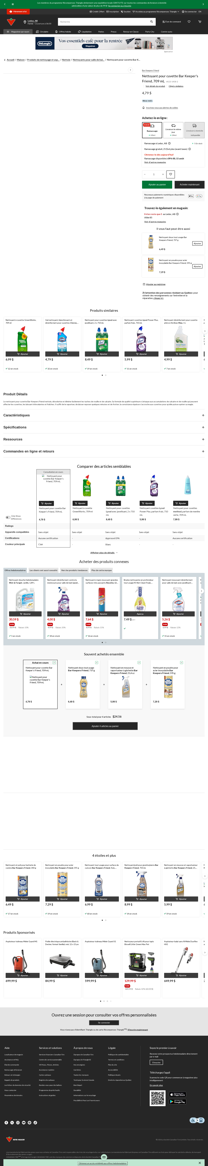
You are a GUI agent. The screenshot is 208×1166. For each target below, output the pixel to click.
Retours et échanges (12, 1075)
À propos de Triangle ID (82, 1060)
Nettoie (66, 59)
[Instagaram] (18, 1122)
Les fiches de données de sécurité (18, 1085)
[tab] (152, 130)
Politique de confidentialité (118, 1055)
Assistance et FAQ (12, 1060)
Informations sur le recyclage (85, 1095)
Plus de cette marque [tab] (102, 570)
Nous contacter (10, 1090)
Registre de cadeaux (46, 1080)
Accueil (10, 59)
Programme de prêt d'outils (49, 1090)
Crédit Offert (98, 11)
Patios (101, 31)
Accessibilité (113, 1070)
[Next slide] (203, 4)
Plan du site (112, 1065)
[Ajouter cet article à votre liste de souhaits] (170, 174)
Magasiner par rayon (20, 31)
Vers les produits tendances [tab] (74, 570)
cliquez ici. (159, 298)
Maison (21, 59)
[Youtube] (23, 1122)
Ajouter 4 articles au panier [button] (105, 726)
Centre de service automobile (50, 1060)
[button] (151, 21)
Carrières (77, 1070)
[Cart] (199, 21)
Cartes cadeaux (45, 1075)
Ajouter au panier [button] (157, 184)
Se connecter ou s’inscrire (119, 6)
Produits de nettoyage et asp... (43, 59)
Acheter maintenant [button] (189, 184)
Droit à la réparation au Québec (119, 1080)
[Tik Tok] (35, 1122)
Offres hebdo (65, 31)
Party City (149, 31)
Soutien (127, 11)
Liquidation (87, 31)
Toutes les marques (81, 1075)
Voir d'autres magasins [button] (155, 162)
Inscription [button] (114, 11)
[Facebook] (6, 1122)
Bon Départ (78, 1085)
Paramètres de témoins (13, 1095)
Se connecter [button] (191, 11)
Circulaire (44, 31)
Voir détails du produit (155, 86)
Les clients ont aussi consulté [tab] (43, 570)
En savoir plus (156, 1085)
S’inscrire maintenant (137, 1029)
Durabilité (77, 1090)
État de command (173, 21)
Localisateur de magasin (14, 1055)
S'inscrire (156, 1062)
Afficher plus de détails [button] (102, 552)
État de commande (12, 1065)
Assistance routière (46, 1070)
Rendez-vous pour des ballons (50, 1085)
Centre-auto (166, 31)
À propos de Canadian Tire (83, 1055)
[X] (12, 1122)
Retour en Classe (131, 31)
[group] (24, 624)
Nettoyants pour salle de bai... (88, 59)
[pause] (12, 4)
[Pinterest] (29, 1122)
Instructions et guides (47, 1095)
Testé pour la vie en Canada (84, 1080)
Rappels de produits (12, 1080)
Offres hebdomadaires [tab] (15, 570)
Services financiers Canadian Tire (51, 1055)
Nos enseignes (79, 1065)
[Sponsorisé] (104, 43)
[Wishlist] (189, 21)
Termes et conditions (116, 1060)
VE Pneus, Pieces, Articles (49, 1065)
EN (200, 11)
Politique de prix (114, 1075)
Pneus (113, 31)
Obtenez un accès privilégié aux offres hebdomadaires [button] (102, 1163)
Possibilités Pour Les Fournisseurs (87, 1100)
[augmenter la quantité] (144, 174)
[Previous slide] (4, 4)
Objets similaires (176, 86)
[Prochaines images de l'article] (130, 70)
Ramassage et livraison (13, 1070)
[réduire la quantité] (162, 174)
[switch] (9, 517)
